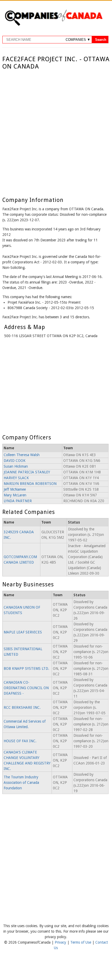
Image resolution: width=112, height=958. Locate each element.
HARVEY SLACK (16, 478)
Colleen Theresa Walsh (22, 455)
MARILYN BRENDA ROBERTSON (30, 483)
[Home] (53, 25)
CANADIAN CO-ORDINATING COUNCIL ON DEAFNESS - (26, 687)
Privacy (61, 942)
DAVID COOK (15, 460)
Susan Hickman (16, 466)
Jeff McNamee (15, 489)
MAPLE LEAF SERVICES (23, 632)
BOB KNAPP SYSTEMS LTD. (26, 668)
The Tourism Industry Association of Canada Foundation (21, 782)
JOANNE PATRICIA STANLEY (27, 472)
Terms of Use (81, 942)
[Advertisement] (56, 129)
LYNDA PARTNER (18, 501)
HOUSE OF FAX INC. (20, 741)
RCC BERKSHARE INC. (22, 707)
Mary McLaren (15, 495)
